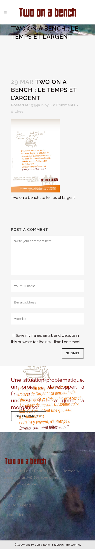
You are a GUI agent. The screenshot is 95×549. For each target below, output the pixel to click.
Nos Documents (17, 505)
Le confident (15, 515)
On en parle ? (28, 416)
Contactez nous (17, 495)
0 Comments (64, 105)
